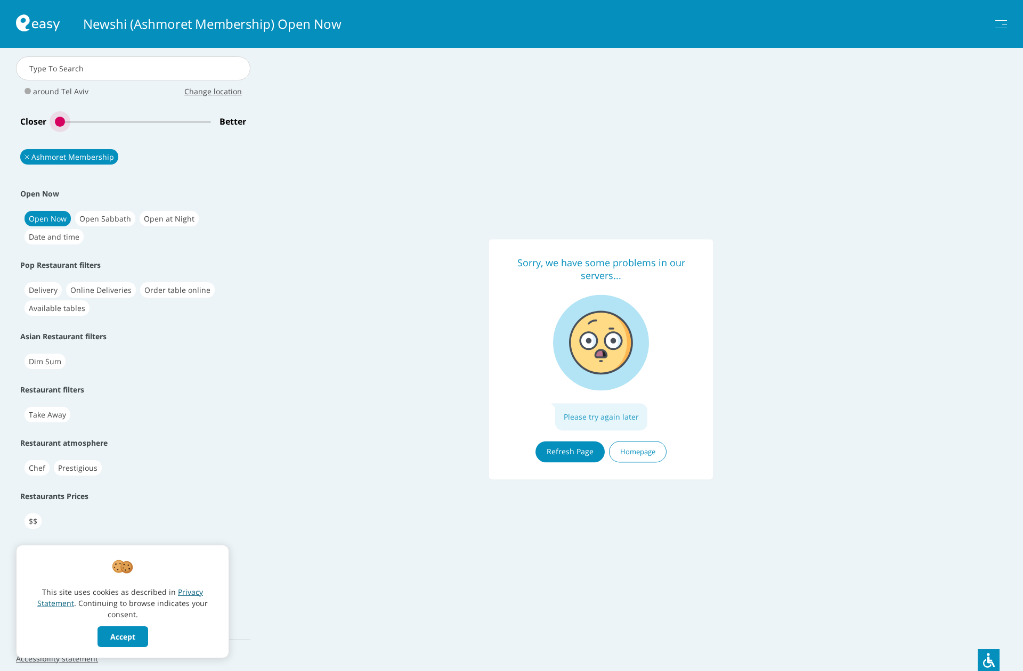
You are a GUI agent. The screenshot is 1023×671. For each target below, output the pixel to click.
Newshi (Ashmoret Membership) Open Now (212, 23)
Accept (122, 637)
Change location (213, 91)
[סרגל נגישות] (989, 660)
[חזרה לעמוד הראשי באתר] (38, 24)
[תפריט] (1001, 24)
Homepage (637, 451)
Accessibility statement (57, 658)
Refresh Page (570, 451)
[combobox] (133, 68)
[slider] (133, 121)
